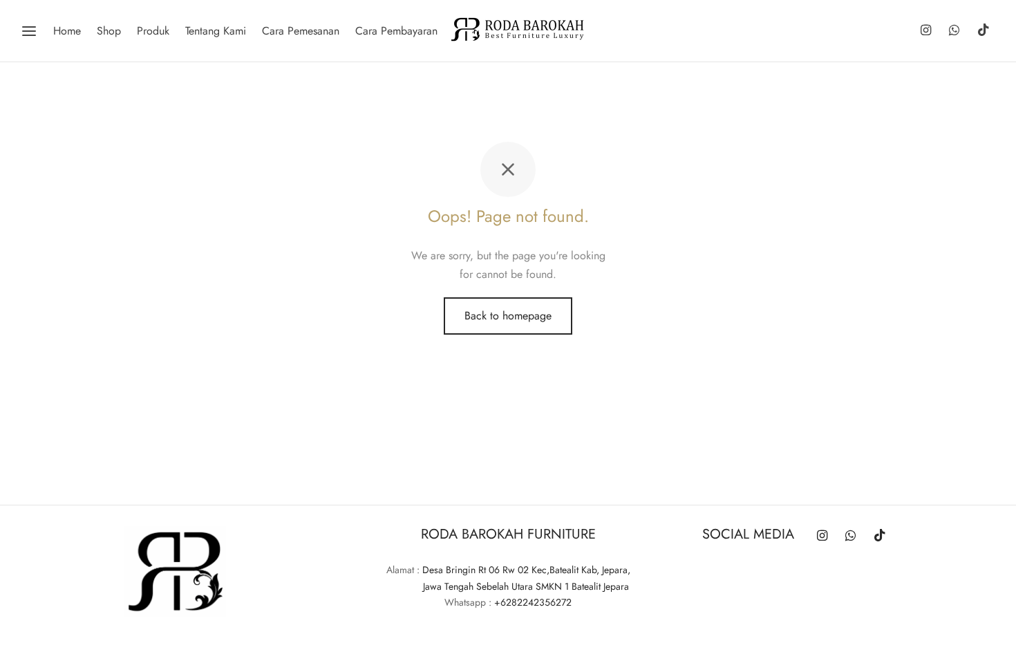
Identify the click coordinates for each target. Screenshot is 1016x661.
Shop (109, 31)
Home (67, 31)
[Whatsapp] (954, 31)
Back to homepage (508, 316)
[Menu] (29, 31)
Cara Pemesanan (300, 31)
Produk (153, 31)
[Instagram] (925, 31)
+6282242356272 (533, 602)
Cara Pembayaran (396, 31)
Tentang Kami (215, 31)
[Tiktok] (983, 31)
